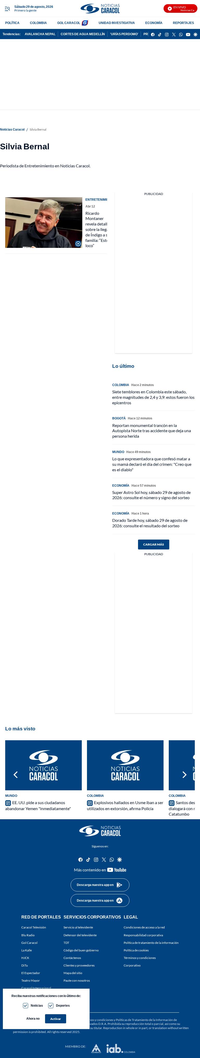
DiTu (24, 965)
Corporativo (132, 965)
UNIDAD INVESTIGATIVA (117, 23)
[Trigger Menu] (7, 8)
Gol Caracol (29, 943)
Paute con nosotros (77, 981)
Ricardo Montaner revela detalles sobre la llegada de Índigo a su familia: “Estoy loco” (99, 229)
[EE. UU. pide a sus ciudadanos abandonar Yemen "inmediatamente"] (43, 765)
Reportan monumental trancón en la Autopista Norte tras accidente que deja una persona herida (151, 431)
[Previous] (16, 774)
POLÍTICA (12, 23)
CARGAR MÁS (153, 544)
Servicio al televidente (78, 927)
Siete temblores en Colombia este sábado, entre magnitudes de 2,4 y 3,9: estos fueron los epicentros (153, 397)
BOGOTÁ (119, 418)
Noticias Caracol (12, 129)
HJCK (25, 958)
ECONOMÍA (153, 23)
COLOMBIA (38, 23)
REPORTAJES (183, 23)
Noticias (37, 1005)
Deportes (63, 1005)
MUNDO (118, 452)
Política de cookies (136, 950)
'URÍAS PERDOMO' (124, 34)
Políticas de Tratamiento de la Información (144, 1020)
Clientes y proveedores (79, 965)
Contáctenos (72, 958)
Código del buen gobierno (81, 950)
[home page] (100, 8)
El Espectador (30, 973)
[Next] (184, 774)
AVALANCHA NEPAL (40, 34)
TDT (66, 943)
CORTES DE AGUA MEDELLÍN (83, 34)
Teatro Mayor (30, 981)
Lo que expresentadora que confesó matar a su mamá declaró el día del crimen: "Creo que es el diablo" (151, 464)
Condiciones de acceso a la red (144, 927)
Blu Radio (28, 935)
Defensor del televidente (80, 935)
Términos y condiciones (140, 958)
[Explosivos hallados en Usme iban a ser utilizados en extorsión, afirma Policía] (125, 765)
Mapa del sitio (73, 973)
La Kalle (26, 950)
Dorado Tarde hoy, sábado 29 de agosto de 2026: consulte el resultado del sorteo (150, 523)
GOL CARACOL (68, 23)
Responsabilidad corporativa (143, 935)
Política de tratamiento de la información (151, 943)
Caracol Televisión (33, 927)
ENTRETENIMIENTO (100, 199)
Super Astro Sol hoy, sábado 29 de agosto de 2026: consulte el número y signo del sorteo (151, 495)
